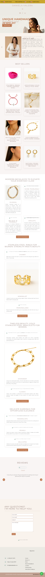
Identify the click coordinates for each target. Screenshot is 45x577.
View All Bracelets (22, 401)
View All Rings (22, 315)
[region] (22, 47)
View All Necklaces (22, 236)
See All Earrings (22, 450)
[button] (2, 47)
